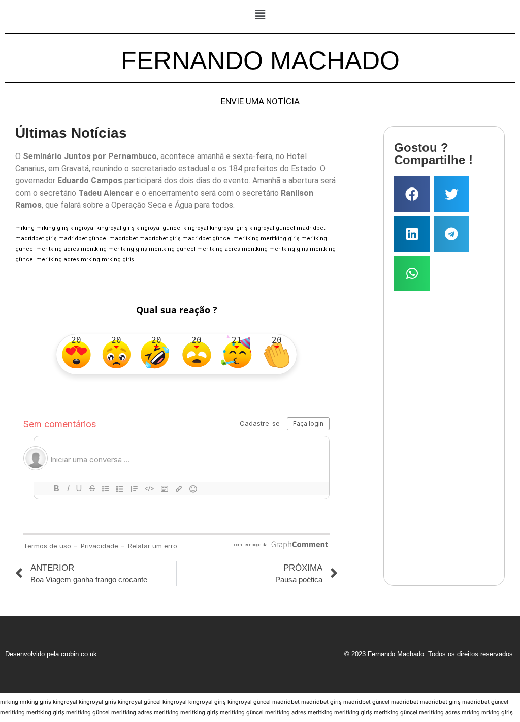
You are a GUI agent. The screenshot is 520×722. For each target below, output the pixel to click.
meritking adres (57, 249)
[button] (260, 14)
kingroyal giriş (115, 228)
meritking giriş (280, 238)
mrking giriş (52, 228)
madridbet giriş (36, 238)
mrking (25, 228)
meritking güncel (172, 249)
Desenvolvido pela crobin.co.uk (51, 654)
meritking (246, 238)
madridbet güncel (83, 238)
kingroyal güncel (159, 228)
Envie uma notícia (260, 101)
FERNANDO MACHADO (260, 60)
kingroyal (82, 228)
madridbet (311, 228)
